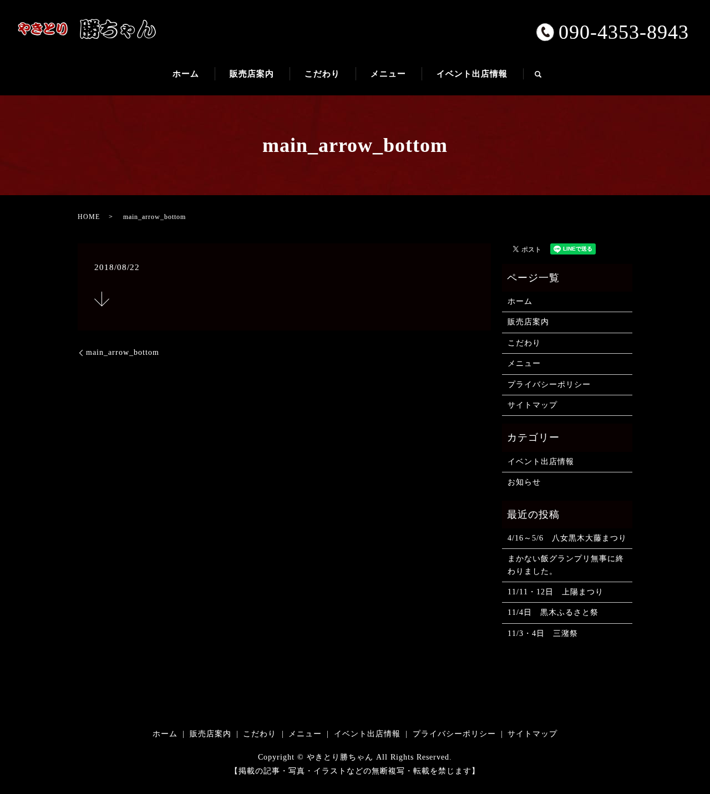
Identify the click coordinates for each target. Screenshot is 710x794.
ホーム (186, 73)
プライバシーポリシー (549, 384)
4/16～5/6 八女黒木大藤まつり (567, 538)
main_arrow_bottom (122, 352)
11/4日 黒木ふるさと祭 (553, 612)
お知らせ (524, 482)
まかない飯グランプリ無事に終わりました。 (566, 564)
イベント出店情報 (472, 73)
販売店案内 (252, 73)
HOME (89, 217)
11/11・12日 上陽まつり (556, 592)
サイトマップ (532, 405)
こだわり (322, 73)
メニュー (388, 73)
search (545, 79)
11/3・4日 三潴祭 (543, 633)
